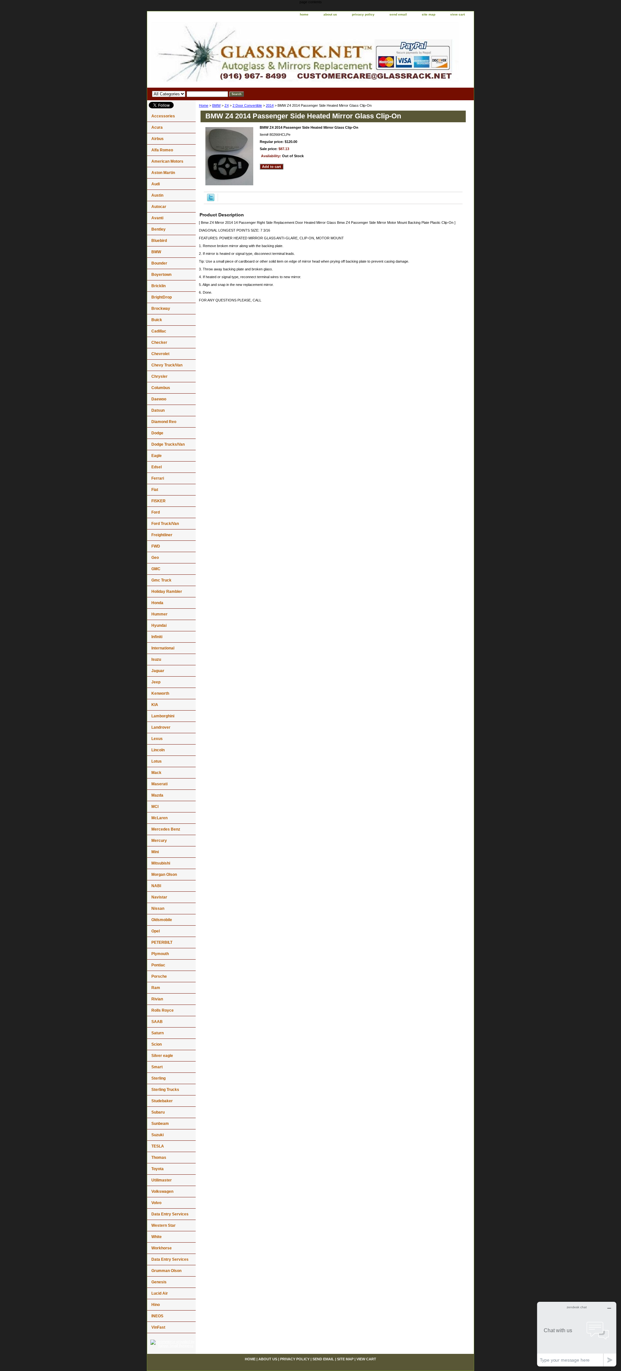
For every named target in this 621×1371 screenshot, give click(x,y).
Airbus (157, 138)
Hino (155, 1304)
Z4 (226, 105)
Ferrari (157, 478)
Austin (157, 195)
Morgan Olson (164, 874)
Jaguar (157, 671)
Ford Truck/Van (165, 523)
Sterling (158, 1078)
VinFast (158, 1327)
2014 (270, 105)
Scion (156, 1044)
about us (330, 14)
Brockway (160, 308)
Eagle (156, 455)
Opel (155, 931)
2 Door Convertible (247, 105)
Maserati (159, 784)
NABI (156, 886)
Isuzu (156, 659)
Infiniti (156, 637)
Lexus (157, 738)
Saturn (157, 1033)
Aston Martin (163, 172)
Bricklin (158, 286)
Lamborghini (162, 716)
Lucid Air (159, 1293)
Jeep (155, 682)
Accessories (163, 116)
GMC (155, 569)
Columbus (160, 388)
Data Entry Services (170, 1214)
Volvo (156, 1203)
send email (398, 14)
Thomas (158, 1157)
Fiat (154, 489)
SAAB (157, 1021)
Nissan (157, 908)
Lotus (156, 761)
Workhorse (161, 1248)
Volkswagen (162, 1191)
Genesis (159, 1282)
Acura (157, 127)
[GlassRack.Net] (228, 53)
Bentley (158, 229)
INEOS (157, 1316)
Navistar (159, 897)
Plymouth (160, 954)
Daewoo (158, 399)
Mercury (159, 840)
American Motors (167, 161)
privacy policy (363, 14)
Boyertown (161, 274)
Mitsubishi (160, 863)
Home (203, 105)
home (304, 14)
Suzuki (157, 1135)
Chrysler (159, 376)
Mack (156, 772)
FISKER (158, 501)
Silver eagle (162, 1055)
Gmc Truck (161, 580)
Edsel (156, 467)
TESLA (157, 1146)
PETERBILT (161, 942)
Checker (159, 342)
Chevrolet (160, 354)
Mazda (157, 795)
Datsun (158, 410)
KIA (154, 704)
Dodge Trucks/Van (168, 444)
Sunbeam (160, 1123)
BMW (216, 105)
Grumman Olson (166, 1270)
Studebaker (162, 1101)
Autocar (158, 206)
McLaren (159, 818)
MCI (154, 806)
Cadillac (158, 331)
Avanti (157, 218)
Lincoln (158, 750)
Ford (155, 512)
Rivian (157, 999)
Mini (155, 852)
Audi (155, 184)
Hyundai (159, 625)
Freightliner (161, 535)
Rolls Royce (162, 1010)
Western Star (163, 1225)
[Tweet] (210, 200)
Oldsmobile (161, 920)
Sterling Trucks (165, 1089)
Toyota (157, 1169)
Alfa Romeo (162, 150)
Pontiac (158, 965)
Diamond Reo (163, 421)
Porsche (159, 976)
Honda (157, 603)
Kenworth (160, 693)
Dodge (157, 433)
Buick (156, 320)
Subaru (158, 1112)
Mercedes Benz (165, 829)
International (162, 648)
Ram (155, 987)
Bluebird (159, 240)
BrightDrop (161, 297)
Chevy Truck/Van (166, 365)
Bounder (159, 263)
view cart (457, 14)
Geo (155, 557)
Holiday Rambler (166, 591)
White (156, 1237)
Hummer (159, 614)
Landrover (160, 727)
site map (428, 14)
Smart (157, 1067)
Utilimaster (161, 1180)
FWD (155, 546)
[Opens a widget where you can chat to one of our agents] (577, 1334)
